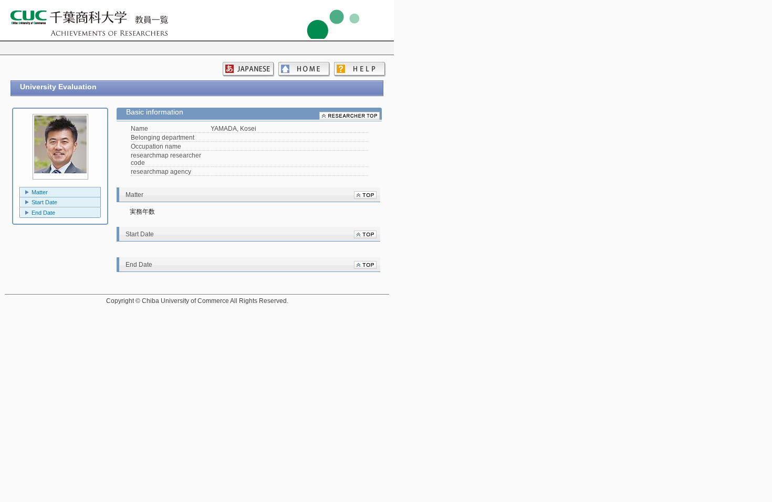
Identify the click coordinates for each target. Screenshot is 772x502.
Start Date (44, 202)
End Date (43, 213)
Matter (40, 192)
